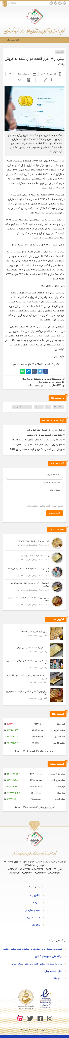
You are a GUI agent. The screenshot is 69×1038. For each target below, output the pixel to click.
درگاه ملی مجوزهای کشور (48, 956)
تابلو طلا (36, 925)
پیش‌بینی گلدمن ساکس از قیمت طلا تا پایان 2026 (36, 449)
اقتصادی (60, 51)
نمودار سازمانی (32, 910)
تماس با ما (34, 895)
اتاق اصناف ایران (53, 971)
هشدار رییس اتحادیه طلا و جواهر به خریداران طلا (37, 439)
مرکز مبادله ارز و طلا (22, 406)
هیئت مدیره (33, 917)
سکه (48, 406)
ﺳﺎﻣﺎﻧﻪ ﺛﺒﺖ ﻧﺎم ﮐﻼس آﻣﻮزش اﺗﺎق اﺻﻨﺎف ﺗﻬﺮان (36, 964)
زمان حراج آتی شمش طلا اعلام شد (44, 430)
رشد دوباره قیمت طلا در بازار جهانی (44, 435)
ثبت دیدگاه (54, 513)
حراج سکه (58, 406)
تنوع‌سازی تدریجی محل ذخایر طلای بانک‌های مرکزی (36, 444)
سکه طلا (39, 406)
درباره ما (36, 903)
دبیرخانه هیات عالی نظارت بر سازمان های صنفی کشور (32, 949)
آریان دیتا (25, 1029)
